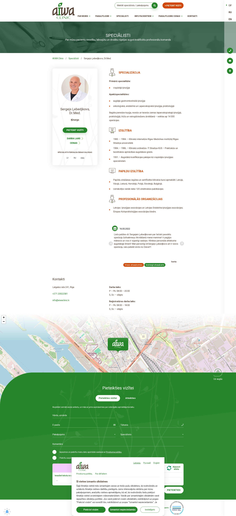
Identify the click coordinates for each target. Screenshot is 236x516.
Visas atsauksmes (133, 265)
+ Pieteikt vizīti (173, 6)
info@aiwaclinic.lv (60, 300)
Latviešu (137, 463)
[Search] (155, 5)
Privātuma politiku (114, 452)
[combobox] (84, 434)
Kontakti (192, 16)
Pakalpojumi (102, 16)
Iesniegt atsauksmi (155, 265)
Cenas (73, 143)
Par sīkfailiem (101, 474)
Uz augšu (218, 379)
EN (230, 19)
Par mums (83, 16)
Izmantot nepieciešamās (122, 509)
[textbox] (84, 434)
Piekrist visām (90, 509)
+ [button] (4, 317)
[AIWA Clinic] (63, 11)
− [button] (4, 321)
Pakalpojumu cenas (169, 16)
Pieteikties (173, 490)
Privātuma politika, (84, 474)
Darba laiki (73, 138)
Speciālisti (122, 16)
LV (230, 5)
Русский (147, 463)
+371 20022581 (60, 293)
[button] (118, 345)
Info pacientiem (143, 16)
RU (230, 12)
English (157, 463)
